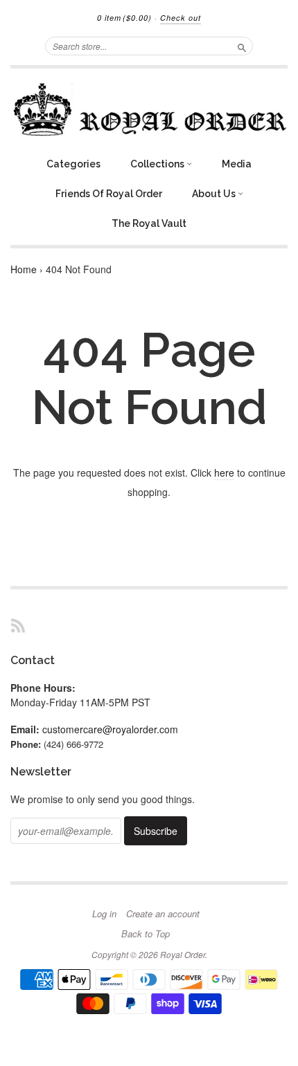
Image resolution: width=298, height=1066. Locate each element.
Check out (180, 17)
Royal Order (182, 954)
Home (23, 269)
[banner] (149, 109)
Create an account (163, 914)
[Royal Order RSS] (18, 625)
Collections (158, 163)
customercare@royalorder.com (110, 729)
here (224, 472)
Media (237, 163)
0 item (124, 17)
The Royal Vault (149, 223)
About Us (215, 193)
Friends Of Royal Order (108, 193)
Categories (73, 163)
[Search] (242, 46)
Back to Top (145, 934)
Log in (104, 914)
